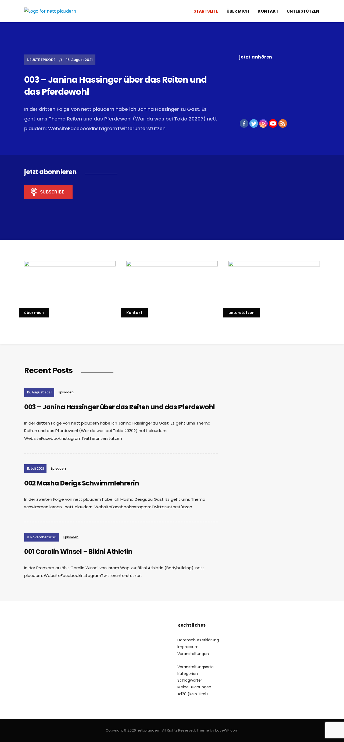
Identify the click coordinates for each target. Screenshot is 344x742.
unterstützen (303, 11)
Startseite (206, 11)
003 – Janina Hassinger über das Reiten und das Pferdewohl (115, 86)
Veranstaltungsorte (195, 667)
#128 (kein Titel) (192, 694)
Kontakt (268, 11)
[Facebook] (244, 123)
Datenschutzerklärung (198, 640)
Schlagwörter (189, 680)
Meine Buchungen (194, 687)
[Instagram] (263, 123)
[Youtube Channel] (273, 123)
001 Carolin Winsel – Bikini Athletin (78, 551)
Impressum (188, 646)
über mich (238, 11)
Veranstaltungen (193, 653)
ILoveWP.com (226, 730)
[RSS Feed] (282, 123)
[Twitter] (253, 123)
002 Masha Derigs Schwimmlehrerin (81, 483)
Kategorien (187, 673)
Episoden (66, 392)
